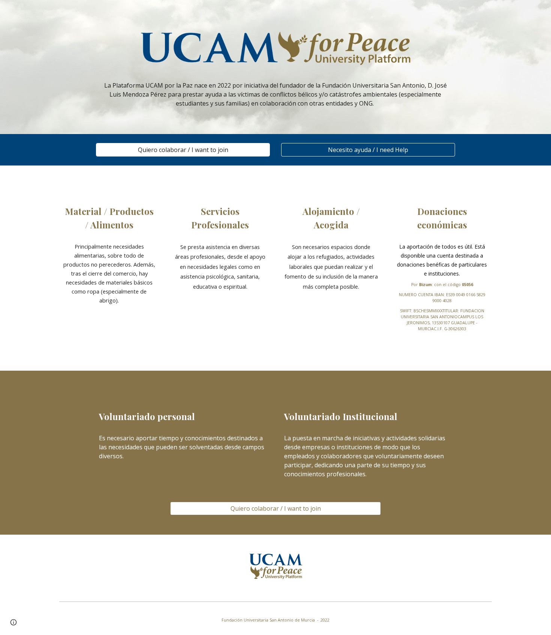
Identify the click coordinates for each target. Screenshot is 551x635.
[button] (13, 622)
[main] (275, 94)
